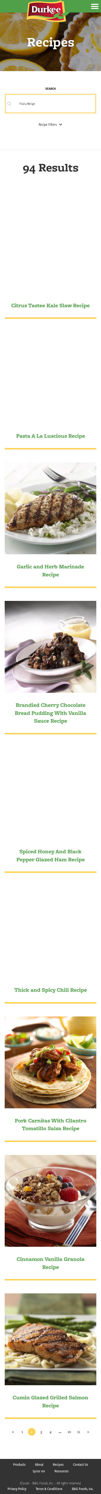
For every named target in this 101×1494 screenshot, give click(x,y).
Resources (61, 1471)
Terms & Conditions (49, 1488)
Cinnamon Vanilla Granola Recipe (51, 1263)
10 (69, 1431)
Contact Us (80, 1464)
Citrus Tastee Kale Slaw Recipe (50, 305)
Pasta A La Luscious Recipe (50, 436)
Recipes (58, 1464)
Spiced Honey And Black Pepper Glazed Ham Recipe (50, 855)
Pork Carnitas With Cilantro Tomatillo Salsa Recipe (50, 1124)
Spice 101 (39, 1471)
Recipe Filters (48, 124)
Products (19, 1464)
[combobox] (50, 103)
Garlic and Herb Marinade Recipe (50, 570)
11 (78, 1431)
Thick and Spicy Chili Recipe (50, 990)
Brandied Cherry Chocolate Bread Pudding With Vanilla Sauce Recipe (50, 713)
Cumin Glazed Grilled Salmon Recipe (50, 1401)
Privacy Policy (17, 1488)
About (39, 1464)
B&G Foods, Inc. (82, 1488)
